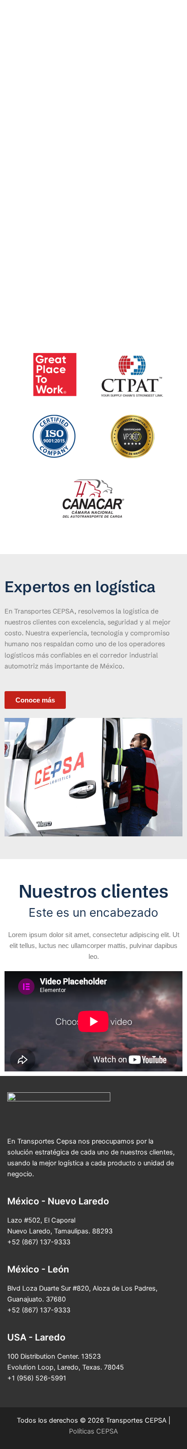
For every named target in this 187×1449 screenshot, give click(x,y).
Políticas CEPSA (93, 1431)
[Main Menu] (168, 43)
